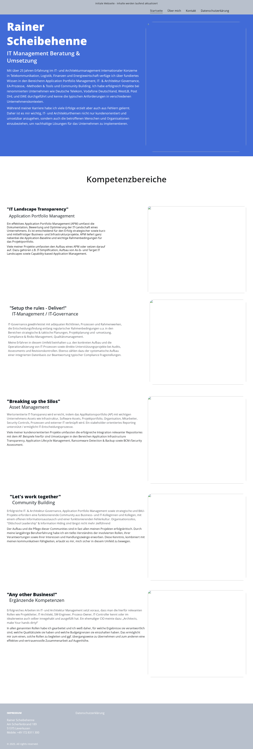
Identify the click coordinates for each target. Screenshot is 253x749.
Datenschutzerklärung (90, 713)
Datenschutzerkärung (215, 11)
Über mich (174, 11)
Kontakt (191, 11)
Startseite (156, 11)
